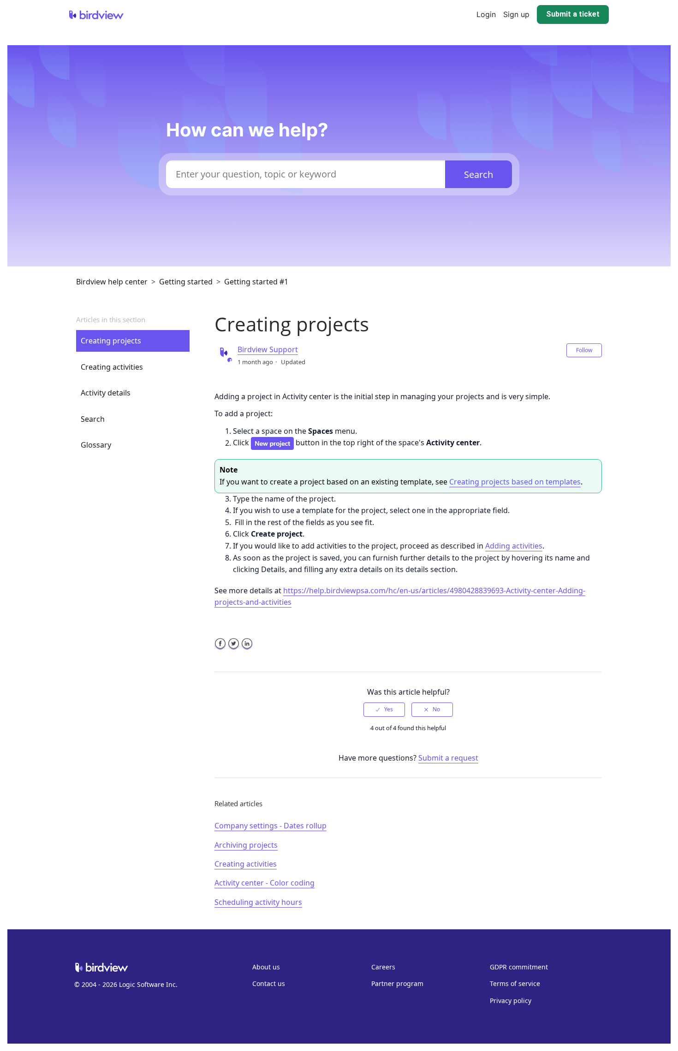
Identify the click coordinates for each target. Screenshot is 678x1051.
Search (93, 419)
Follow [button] (584, 350)
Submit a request (448, 758)
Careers (383, 966)
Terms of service (515, 983)
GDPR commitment (519, 966)
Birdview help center (112, 282)
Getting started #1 (256, 282)
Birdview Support (268, 349)
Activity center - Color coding (264, 883)
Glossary (96, 445)
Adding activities (513, 546)
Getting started (186, 282)
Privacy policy (510, 1000)
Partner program (397, 983)
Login (486, 14)
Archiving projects (246, 845)
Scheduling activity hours (258, 902)
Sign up (516, 14)
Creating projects (111, 341)
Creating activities (112, 367)
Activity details (106, 393)
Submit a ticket (573, 14)
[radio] (384, 709)
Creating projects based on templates (515, 482)
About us (266, 966)
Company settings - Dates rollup (270, 826)
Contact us (268, 983)
